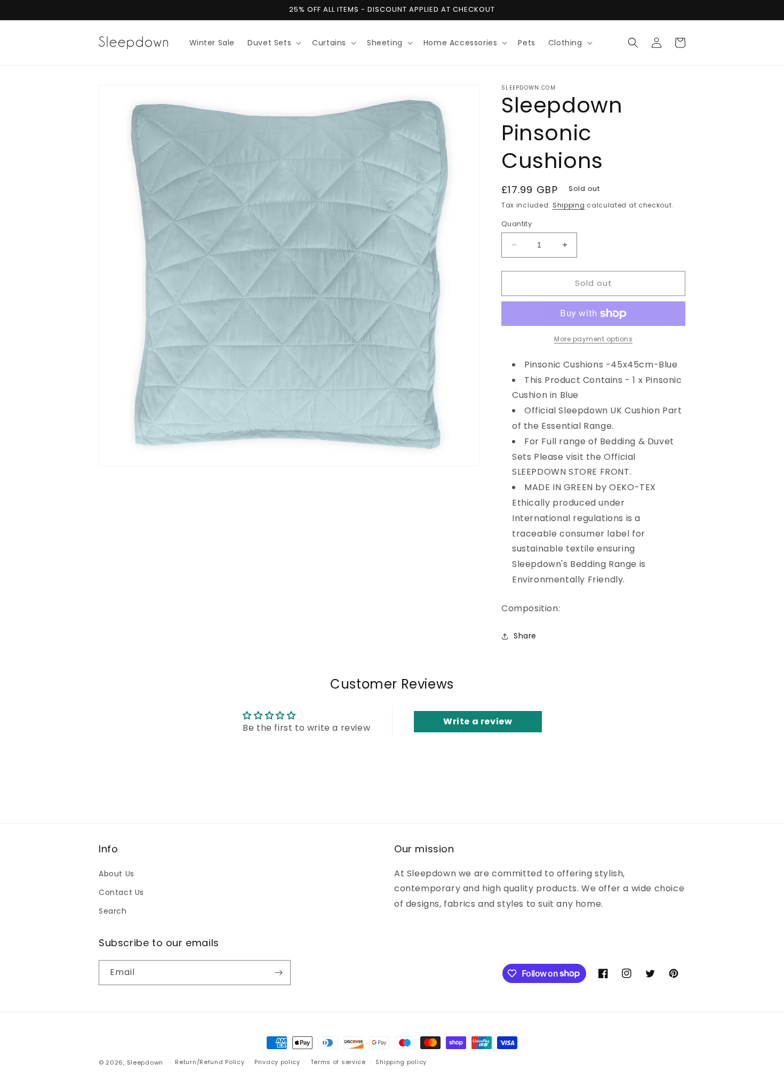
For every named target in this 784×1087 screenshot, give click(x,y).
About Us (116, 873)
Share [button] (525, 635)
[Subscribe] (278, 972)
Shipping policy (401, 1062)
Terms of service (338, 1062)
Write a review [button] (477, 721)
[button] (273, 42)
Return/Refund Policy (209, 1062)
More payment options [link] (593, 338)
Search (113, 911)
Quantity (516, 224)
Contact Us (121, 892)
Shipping (569, 205)
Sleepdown (145, 1062)
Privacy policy (277, 1062)
